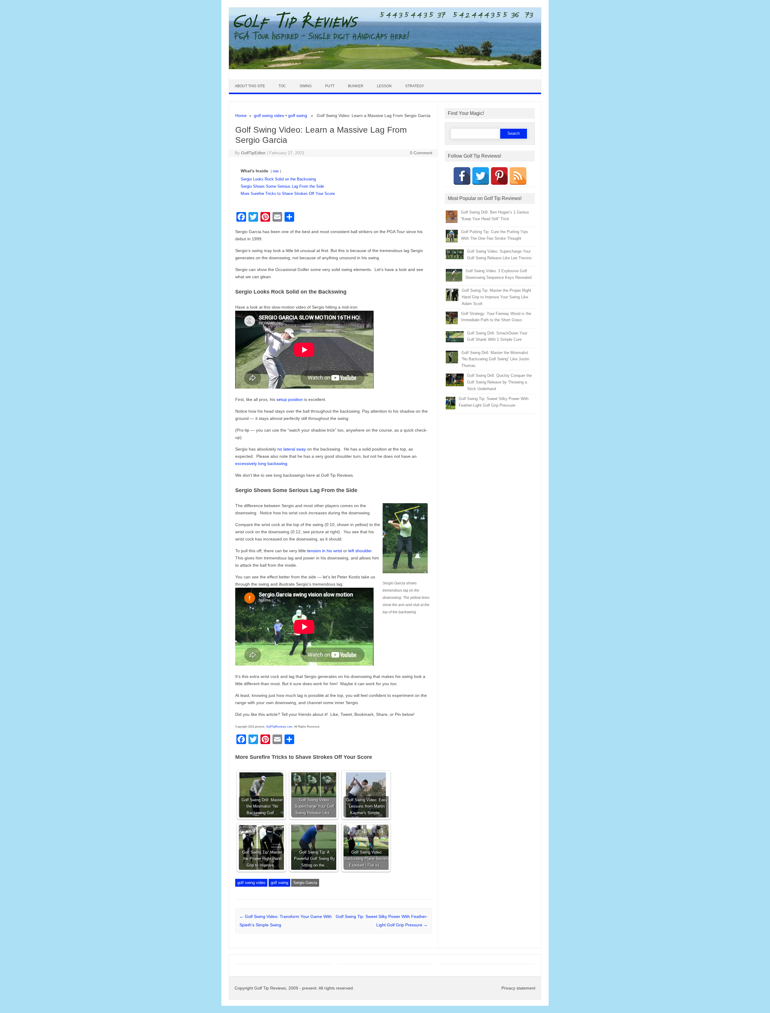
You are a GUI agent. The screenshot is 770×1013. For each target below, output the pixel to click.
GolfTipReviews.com (279, 726)
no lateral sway (291, 449)
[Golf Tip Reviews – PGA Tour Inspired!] (385, 67)
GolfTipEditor (253, 152)
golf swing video (269, 115)
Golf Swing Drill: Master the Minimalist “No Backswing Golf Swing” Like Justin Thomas (495, 359)
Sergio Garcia (305, 882)
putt (329, 86)
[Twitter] (481, 176)
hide (276, 171)
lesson (384, 86)
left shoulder (359, 550)
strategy (414, 86)
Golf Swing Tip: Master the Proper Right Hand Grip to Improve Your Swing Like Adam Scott (496, 297)
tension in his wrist (324, 550)
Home (241, 115)
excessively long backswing (261, 463)
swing (306, 86)
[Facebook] (462, 176)
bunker (355, 86)
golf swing (297, 115)
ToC (282, 86)
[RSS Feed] (518, 176)
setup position (289, 399)
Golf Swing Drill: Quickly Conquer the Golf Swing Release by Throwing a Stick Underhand (499, 382)
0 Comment (421, 152)
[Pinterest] (499, 176)
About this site (250, 86)
